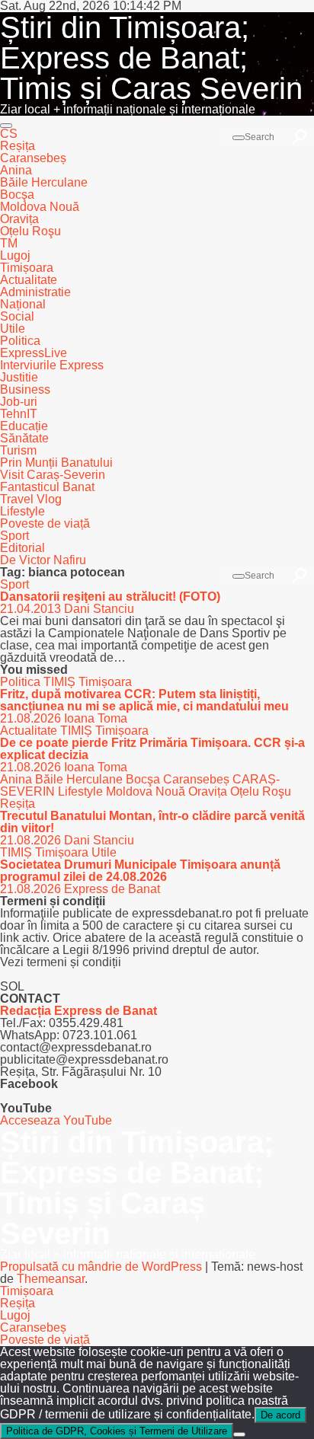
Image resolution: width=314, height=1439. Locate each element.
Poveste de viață (45, 523)
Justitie (19, 377)
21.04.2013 (32, 608)
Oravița (19, 218)
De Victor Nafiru (43, 560)
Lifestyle (22, 511)
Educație (24, 426)
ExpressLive (33, 352)
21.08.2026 (32, 718)
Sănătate (24, 438)
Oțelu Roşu (30, 231)
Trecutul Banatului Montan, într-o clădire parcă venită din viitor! (152, 821)
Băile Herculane (44, 182)
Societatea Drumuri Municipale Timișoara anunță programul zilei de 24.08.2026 (140, 870)
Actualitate (28, 279)
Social (17, 316)
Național (23, 304)
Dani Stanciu (99, 608)
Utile (12, 328)
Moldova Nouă (39, 206)
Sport (14, 535)
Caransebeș (33, 158)
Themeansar (51, 1278)
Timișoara (26, 267)
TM (9, 243)
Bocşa (17, 194)
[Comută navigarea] (6, 125)
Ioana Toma (95, 718)
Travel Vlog (31, 499)
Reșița (17, 145)
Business (25, 389)
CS (9, 133)
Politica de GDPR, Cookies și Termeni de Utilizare (116, 1431)
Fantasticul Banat (47, 486)
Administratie (35, 292)
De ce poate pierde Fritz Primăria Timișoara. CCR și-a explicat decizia (152, 748)
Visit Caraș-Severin (52, 474)
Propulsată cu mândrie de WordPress (102, 1266)
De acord (280, 1415)
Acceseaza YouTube (56, 1120)
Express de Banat (112, 888)
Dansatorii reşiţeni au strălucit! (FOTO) (110, 596)
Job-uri (18, 401)
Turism (18, 450)
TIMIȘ (60, 681)
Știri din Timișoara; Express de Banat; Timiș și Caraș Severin (151, 58)
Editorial (22, 547)
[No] (239, 1434)
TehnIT (18, 413)
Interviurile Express (52, 365)
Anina (16, 170)
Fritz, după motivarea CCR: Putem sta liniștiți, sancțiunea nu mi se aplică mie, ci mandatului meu (144, 700)
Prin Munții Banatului (56, 462)
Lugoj (15, 255)
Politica (20, 340)
